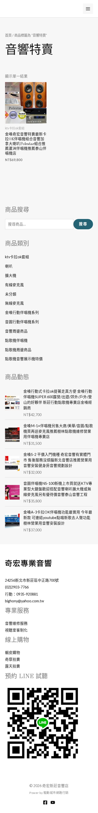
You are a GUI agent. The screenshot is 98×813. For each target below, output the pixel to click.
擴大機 (10, 275)
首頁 (8, 35)
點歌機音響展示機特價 (24, 359)
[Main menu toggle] (88, 9)
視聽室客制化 (16, 630)
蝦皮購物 (12, 652)
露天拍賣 (12, 666)
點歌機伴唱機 (16, 340)
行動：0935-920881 (21, 594)
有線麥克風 (14, 285)
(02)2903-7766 (17, 587)
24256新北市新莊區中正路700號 (32, 580)
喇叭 (9, 266)
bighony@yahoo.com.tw (24, 601)
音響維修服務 (16, 623)
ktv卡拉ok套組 (17, 257)
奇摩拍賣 (12, 659)
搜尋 (83, 224)
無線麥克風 (14, 303)
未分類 (10, 294)
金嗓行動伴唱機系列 (22, 312)
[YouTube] (53, 802)
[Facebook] (45, 802)
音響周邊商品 (16, 331)
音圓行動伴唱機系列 (22, 322)
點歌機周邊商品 (18, 350)
